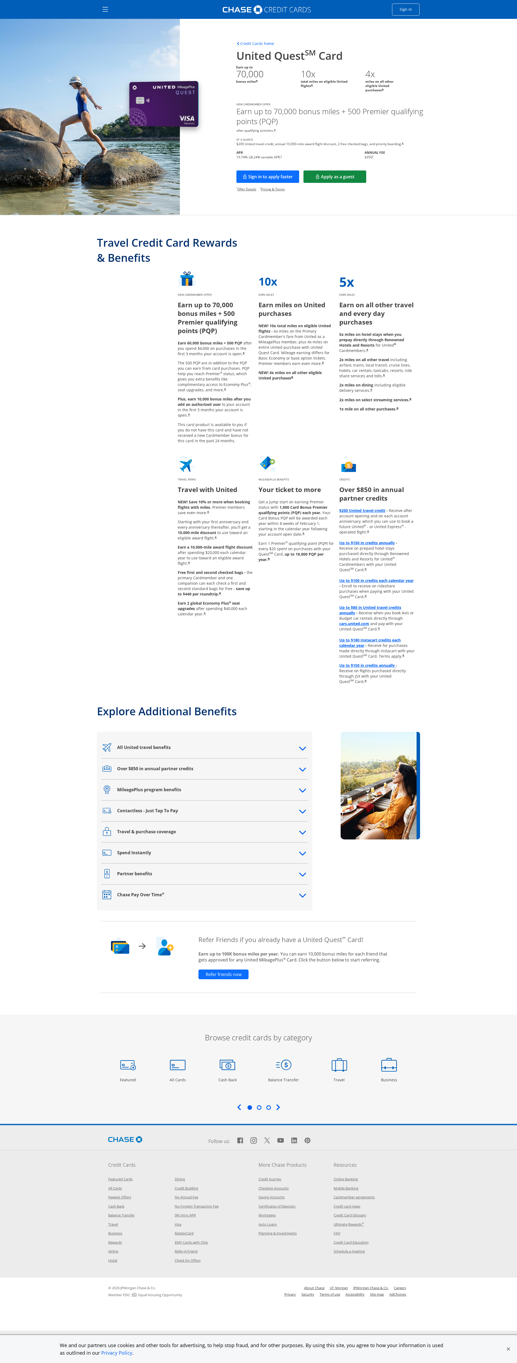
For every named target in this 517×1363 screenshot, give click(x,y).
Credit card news (347, 1206)
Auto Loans (267, 1224)
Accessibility (355, 1294)
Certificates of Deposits (276, 1206)
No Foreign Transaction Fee (197, 1206)
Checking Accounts (273, 1188)
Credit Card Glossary (350, 1215)
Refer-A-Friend (186, 1251)
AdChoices (397, 1294)
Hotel (112, 1260)
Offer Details (246, 189)
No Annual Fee (186, 1197)
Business (390, 1079)
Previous (239, 1107)
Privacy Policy (116, 1353)
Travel (341, 1079)
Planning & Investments (277, 1233)
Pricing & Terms (273, 189)
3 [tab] (268, 1107)
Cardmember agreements (354, 1197)
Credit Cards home (257, 43)
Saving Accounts (271, 1197)
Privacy (290, 1294)
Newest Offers (119, 1197)
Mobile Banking (346, 1188)
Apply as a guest (343, 178)
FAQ (337, 1233)
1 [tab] (249, 1107)
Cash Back (227, 1079)
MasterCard (184, 1233)
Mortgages (267, 1215)
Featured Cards (120, 1179)
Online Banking (346, 1179)
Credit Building (186, 1188)
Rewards (115, 1242)
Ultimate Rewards (349, 1224)
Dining (180, 1179)
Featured (128, 1079)
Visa (178, 1224)
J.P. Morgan (339, 1287)
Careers (400, 1287)
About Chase (314, 1287)
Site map (377, 1294)
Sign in (410, 9)
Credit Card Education (351, 1242)
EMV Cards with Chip (191, 1242)
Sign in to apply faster (273, 178)
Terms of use (330, 1294)
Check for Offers (188, 1260)
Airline (113, 1251)
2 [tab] (259, 1107)
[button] (508, 1349)
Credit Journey (269, 1179)
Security (307, 1294)
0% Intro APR (185, 1215)
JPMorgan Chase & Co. (371, 1287)
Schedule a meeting (349, 1251)
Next (278, 1107)
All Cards (178, 1079)
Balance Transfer (283, 1079)
